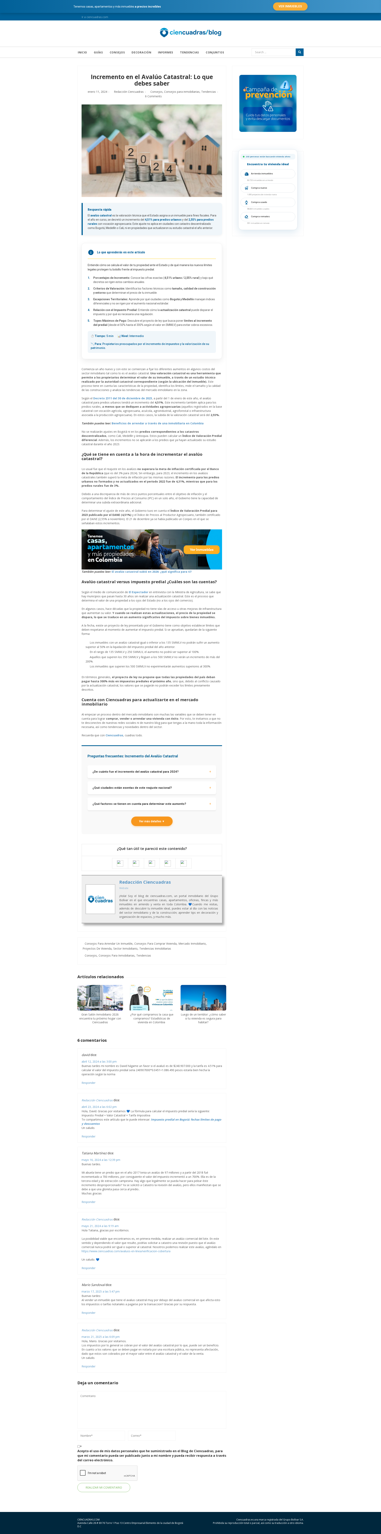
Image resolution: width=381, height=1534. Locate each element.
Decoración (141, 52)
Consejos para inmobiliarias (182, 92)
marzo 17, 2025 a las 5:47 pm (101, 1291)
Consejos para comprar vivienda (155, 943)
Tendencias (189, 52)
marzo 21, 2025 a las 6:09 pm (101, 1337)
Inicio (82, 52)
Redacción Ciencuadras (129, 92)
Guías (98, 52)
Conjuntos (215, 52)
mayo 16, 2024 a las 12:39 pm (101, 1160)
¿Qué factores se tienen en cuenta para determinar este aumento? (151, 804)
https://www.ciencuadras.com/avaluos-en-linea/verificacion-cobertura (126, 1251)
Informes (165, 52)
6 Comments (153, 96)
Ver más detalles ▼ (152, 821)
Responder (88, 1083)
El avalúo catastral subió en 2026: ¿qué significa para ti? (152, 571)
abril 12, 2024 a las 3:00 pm (99, 1061)
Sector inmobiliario (125, 948)
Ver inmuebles (290, 6)
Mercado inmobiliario (192, 943)
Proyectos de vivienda (97, 948)
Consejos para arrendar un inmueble (109, 943)
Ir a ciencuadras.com (94, 17)
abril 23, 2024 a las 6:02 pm (99, 1107)
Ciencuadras (114, 735)
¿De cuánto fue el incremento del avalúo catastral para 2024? (151, 771)
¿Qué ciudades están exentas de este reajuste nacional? (151, 788)
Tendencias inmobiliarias (155, 948)
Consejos (117, 52)
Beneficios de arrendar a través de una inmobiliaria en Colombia (158, 423)
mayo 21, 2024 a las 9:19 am (100, 1226)
